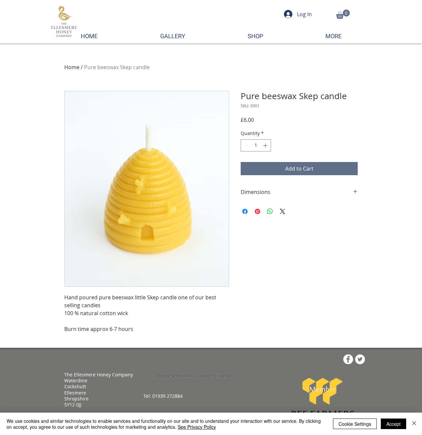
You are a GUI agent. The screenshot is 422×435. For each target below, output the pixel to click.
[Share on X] (282, 211)
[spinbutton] (256, 145)
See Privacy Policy (197, 426)
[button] (343, 14)
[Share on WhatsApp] (270, 211)
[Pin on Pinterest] (257, 211)
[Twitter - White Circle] (360, 359)
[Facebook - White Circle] (348, 359)
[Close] (414, 424)
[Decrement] (246, 145)
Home (71, 67)
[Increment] (266, 145)
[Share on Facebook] (245, 211)
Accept (393, 424)
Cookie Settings (355, 424)
